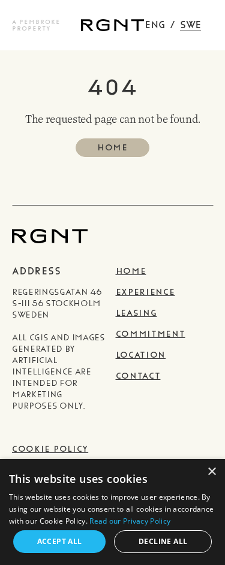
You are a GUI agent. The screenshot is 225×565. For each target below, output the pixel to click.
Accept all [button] (59, 541)
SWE (190, 25)
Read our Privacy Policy (129, 521)
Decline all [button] (163, 541)
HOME (112, 148)
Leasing (136, 313)
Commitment (150, 334)
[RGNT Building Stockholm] (112, 25)
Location (141, 355)
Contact (138, 376)
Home (131, 271)
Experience (145, 292)
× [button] (211, 471)
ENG (155, 25)
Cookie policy (50, 449)
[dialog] (112, 512)
